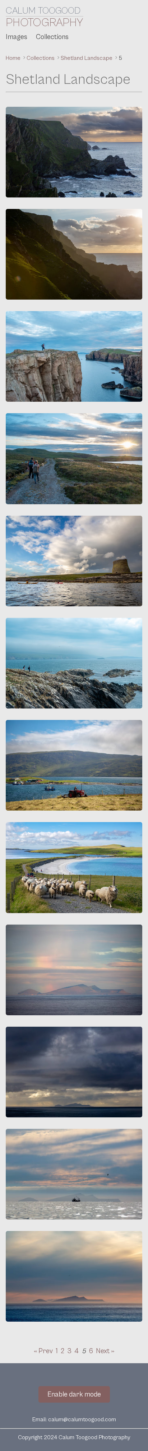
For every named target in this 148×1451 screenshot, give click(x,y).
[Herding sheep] (74, 867)
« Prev (43, 1351)
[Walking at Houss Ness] (74, 663)
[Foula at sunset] (74, 1276)
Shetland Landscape (87, 58)
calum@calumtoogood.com (82, 1419)
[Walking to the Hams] (74, 458)
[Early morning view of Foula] (74, 970)
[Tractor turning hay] (74, 765)
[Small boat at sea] (74, 1174)
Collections (52, 37)
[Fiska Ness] (74, 356)
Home (14, 58)
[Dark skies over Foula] (74, 1072)
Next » (105, 1351)
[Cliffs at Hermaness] (74, 152)
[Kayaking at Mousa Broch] (74, 561)
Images (16, 37)
